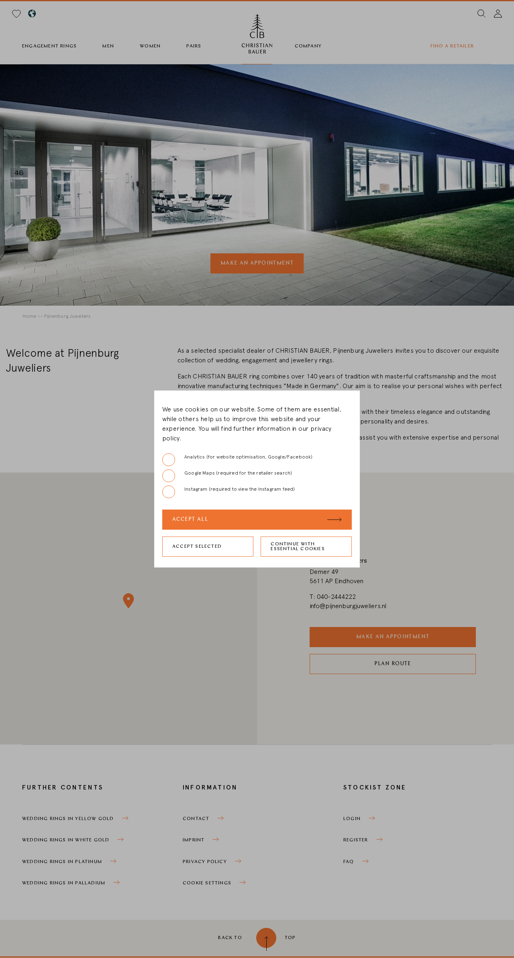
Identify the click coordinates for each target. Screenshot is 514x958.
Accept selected (197, 546)
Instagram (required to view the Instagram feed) (239, 489)
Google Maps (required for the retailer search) (238, 473)
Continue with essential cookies (297, 546)
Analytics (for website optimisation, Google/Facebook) (248, 456)
